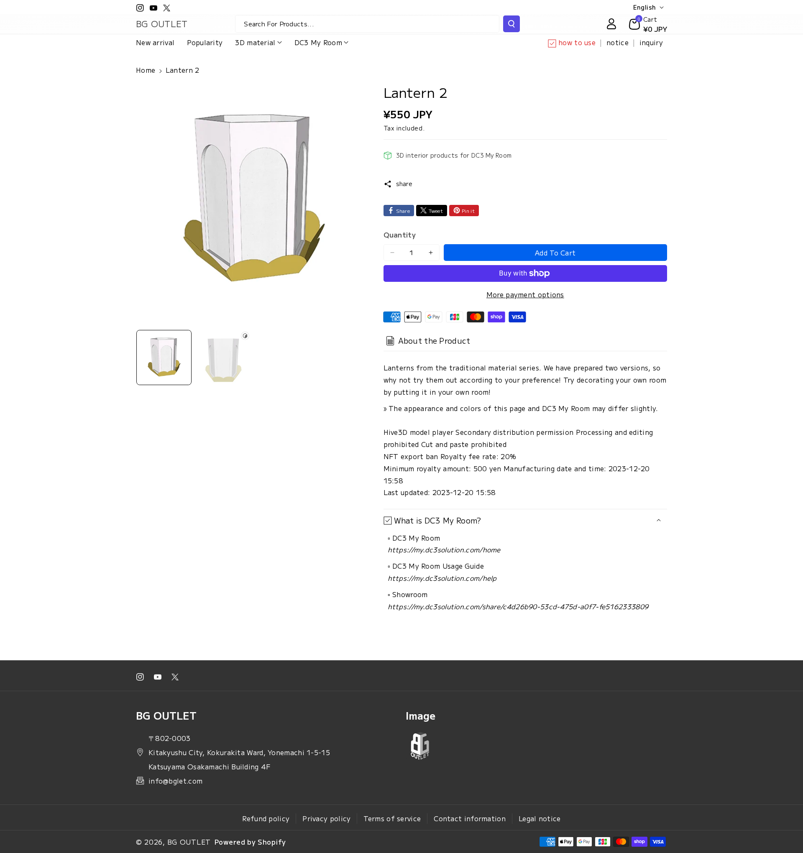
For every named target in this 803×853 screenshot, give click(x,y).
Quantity (400, 235)
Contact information (470, 818)
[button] (258, 42)
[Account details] (611, 24)
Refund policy (265, 818)
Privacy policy (326, 818)
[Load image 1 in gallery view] (164, 357)
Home (145, 70)
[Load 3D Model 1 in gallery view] (223, 357)
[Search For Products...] (511, 23)
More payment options (525, 294)
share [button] (404, 183)
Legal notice (540, 818)
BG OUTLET (189, 842)
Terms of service (392, 818)
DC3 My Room (318, 42)
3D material (255, 42)
